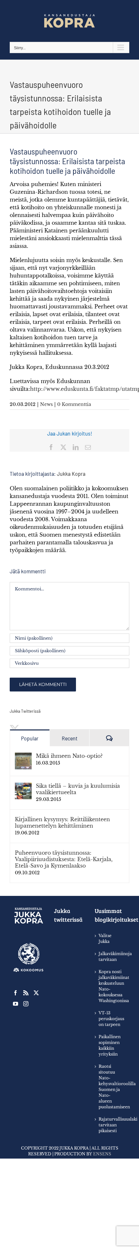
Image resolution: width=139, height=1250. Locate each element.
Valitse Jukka (105, 938)
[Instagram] (25, 1003)
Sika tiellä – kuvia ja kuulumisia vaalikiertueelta (78, 789)
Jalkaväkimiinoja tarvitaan (111, 956)
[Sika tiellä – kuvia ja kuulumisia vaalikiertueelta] (23, 786)
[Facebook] (15, 992)
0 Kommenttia (74, 404)
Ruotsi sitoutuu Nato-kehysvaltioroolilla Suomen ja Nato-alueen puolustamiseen (111, 1086)
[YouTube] (15, 1003)
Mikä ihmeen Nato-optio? (69, 756)
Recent (70, 738)
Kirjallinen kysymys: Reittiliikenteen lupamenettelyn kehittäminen (62, 822)
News (46, 404)
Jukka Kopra (71, 473)
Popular (29, 738)
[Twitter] (36, 992)
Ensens (102, 1153)
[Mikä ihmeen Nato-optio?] (23, 756)
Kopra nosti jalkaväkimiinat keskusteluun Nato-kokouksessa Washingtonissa (111, 986)
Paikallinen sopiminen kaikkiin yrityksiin (110, 1045)
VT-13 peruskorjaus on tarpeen (111, 1018)
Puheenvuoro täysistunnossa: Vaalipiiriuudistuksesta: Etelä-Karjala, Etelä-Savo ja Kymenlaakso (63, 859)
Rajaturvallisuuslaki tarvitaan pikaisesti (111, 1125)
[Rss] (25, 992)
